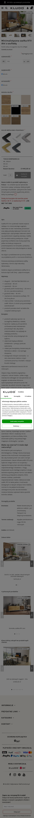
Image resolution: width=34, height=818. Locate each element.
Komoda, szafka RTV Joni (17, 628)
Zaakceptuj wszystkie (17, 421)
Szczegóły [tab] (17, 396)
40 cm (5, 74)
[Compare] (29, 549)
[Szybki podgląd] (29, 552)
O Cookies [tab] (28, 396)
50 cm (5, 85)
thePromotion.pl (24, 784)
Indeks (3, 530)
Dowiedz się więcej (6, 49)
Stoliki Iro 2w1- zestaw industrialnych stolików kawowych (17, 575)
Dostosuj (16, 426)
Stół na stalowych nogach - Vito (17, 679)
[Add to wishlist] (29, 545)
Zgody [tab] (6, 396)
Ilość (5, 175)
